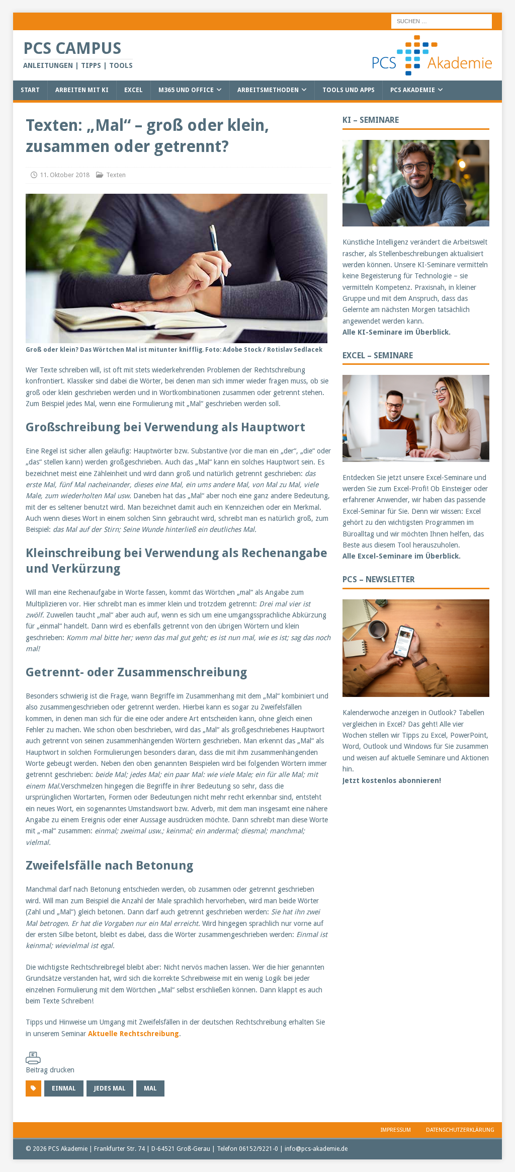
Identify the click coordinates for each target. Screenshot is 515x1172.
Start (30, 90)
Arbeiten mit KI (82, 90)
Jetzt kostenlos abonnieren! (391, 780)
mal (150, 1088)
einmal (64, 1088)
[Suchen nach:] (441, 21)
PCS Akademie (412, 90)
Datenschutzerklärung (460, 1130)
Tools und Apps (348, 90)
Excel (133, 90)
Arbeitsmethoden (268, 90)
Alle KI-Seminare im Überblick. (396, 332)
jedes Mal (110, 1088)
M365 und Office (186, 90)
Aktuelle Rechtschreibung (133, 1034)
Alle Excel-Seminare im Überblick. (401, 556)
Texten (116, 175)
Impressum (396, 1130)
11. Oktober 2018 (65, 175)
